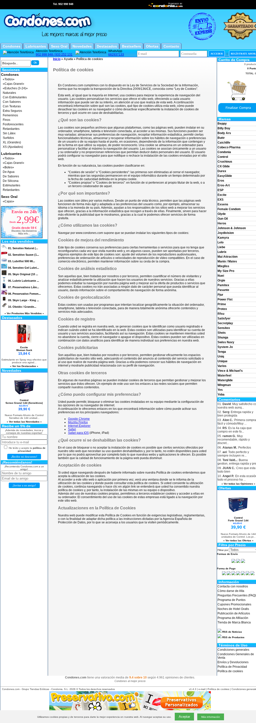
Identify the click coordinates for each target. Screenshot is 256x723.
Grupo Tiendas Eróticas (35, 689)
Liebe (221, 247)
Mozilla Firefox (78, 422)
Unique (223, 361)
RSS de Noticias (232, 631)
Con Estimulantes (15, 97)
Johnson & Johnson (232, 228)
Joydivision (226, 233)
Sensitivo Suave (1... (23, 254)
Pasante (223, 290)
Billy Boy (224, 128)
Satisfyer (224, 318)
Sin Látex (9, 133)
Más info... (24, 233)
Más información (210, 716)
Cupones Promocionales (234, 604)
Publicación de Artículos (234, 613)
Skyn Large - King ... (23, 300)
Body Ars (224, 133)
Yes (220, 390)
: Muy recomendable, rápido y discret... (234, 439)
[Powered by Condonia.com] (165, 6)
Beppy (222, 123)
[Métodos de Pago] (238, 574)
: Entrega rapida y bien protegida (235, 413)
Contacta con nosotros (233, 586)
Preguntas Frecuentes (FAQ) (237, 595)
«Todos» (8, 79)
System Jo (225, 347)
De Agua (8, 172)
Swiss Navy (226, 342)
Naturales (9, 93)
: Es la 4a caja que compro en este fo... (235, 429)
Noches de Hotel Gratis (233, 609)
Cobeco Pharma (229, 147)
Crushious (225, 161)
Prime (222, 304)
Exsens (223, 204)
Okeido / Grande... (22, 306)
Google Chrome (79, 419)
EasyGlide (225, 176)
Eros (221, 180)
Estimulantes (11, 185)
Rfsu (221, 313)
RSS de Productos (233, 637)
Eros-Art (224, 185)
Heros (222, 223)
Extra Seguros (12, 111)
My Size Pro (226, 271)
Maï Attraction (228, 256)
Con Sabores (12, 102)
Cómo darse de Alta (231, 591)
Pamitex (223, 285)
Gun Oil (223, 218)
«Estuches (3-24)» (15, 88)
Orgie (221, 280)
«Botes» (8, 167)
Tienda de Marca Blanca (234, 622)
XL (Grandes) (12, 142)
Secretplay (225, 323)
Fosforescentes (13, 124)
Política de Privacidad (232, 666)
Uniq (221, 356)
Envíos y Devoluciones (233, 662)
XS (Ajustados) (13, 147)
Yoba (221, 394)
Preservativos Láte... (23, 287)
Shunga (223, 337)
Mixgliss (223, 266)
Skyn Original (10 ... (23, 274)
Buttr (221, 138)
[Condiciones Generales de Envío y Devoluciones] (234, 562)
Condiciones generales (233, 649)
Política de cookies (230, 671)
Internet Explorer (79, 426)
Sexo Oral (9, 197)
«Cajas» (8, 201)
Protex (222, 309)
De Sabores (11, 176)
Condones (10, 75)
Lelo (221, 242)
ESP (221, 190)
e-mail (201, 689)
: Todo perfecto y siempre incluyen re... (233, 453)
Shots (222, 332)
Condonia (224, 152)
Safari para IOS (78, 433)
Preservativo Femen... (24, 293)
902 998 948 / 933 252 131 (54, 54)
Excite (222, 195)
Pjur (220, 294)
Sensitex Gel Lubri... (23, 267)
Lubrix (222, 252)
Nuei (221, 275)
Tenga (222, 351)
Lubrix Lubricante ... (23, 280)
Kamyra (223, 237)
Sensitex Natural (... (23, 248)
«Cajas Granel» (13, 84)
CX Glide (224, 166)
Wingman (224, 385)
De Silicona (10, 181)
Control (223, 157)
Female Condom (229, 209)
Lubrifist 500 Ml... (21, 261)
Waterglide (225, 380)
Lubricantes (11, 154)
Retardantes (11, 129)
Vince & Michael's (230, 371)
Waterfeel (224, 375)
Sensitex (224, 328)
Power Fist (225, 299)
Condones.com (11, 689)
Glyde (222, 214)
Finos (6, 120)
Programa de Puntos (232, 600)
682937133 (116, 54)
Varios (222, 366)
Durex (222, 171)
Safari (72, 429)
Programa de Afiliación (233, 618)
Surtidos (8, 138)
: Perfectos (234, 447)
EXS (221, 199)
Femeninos (10, 115)
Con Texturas (12, 106)
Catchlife (224, 142)
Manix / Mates (227, 261)
